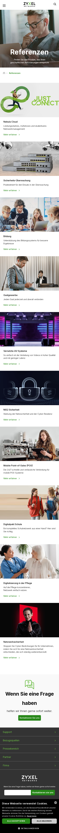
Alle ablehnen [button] (44, 821)
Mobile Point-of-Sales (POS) (18, 465)
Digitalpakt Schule (12, 524)
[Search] (55, 4)
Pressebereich (11, 748)
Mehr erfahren (10, 134)
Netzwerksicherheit (13, 641)
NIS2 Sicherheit (11, 409)
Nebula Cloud (10, 121)
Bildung (7, 236)
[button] (29, 828)
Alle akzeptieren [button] (16, 821)
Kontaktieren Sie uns (30, 718)
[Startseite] (4, 73)
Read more (31, 816)
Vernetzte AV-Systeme (15, 351)
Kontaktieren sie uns (42, 792)
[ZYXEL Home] (29, 4)
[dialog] (29, 816)
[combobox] (55, 802)
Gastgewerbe (10, 295)
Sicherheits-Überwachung (16, 180)
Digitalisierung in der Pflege (17, 583)
